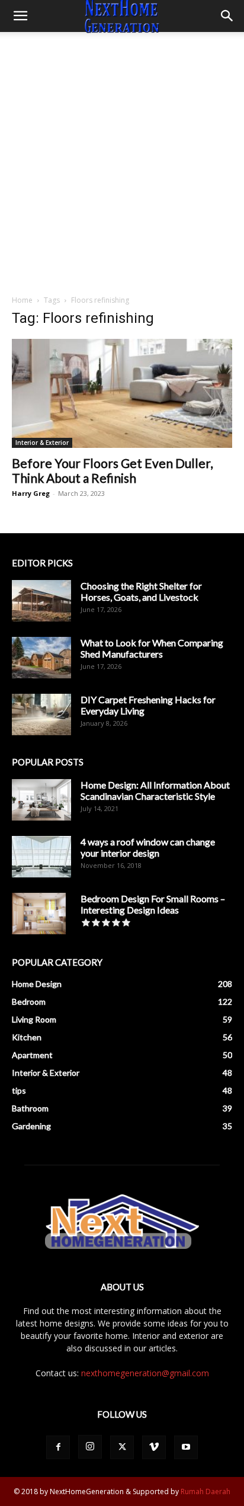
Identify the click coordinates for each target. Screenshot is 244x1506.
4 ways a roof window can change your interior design (148, 847)
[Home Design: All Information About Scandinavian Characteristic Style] (41, 800)
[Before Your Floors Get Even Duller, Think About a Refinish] (122, 393)
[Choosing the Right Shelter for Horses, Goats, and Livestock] (41, 600)
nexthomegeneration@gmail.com (145, 1373)
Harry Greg (31, 493)
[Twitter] (122, 1447)
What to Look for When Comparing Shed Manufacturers (152, 648)
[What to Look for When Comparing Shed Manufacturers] (41, 657)
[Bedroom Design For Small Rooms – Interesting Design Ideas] (39, 913)
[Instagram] (90, 1447)
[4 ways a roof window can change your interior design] (41, 856)
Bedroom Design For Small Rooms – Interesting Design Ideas (153, 904)
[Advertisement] (122, 160)
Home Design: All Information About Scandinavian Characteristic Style (155, 790)
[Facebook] (58, 1447)
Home (22, 300)
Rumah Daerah (205, 1491)
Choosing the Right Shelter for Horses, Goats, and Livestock (141, 591)
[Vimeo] (154, 1447)
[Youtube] (186, 1447)
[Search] (227, 16)
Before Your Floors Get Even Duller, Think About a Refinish (112, 470)
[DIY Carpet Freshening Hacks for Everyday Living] (41, 714)
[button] (20, 16)
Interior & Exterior (42, 442)
